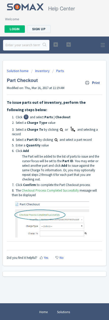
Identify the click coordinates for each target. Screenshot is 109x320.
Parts (60, 71)
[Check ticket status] (68, 44)
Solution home (18, 71)
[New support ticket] (55, 44)
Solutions (63, 312)
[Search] (44, 45)
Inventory (42, 71)
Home (43, 312)
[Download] (45, 158)
